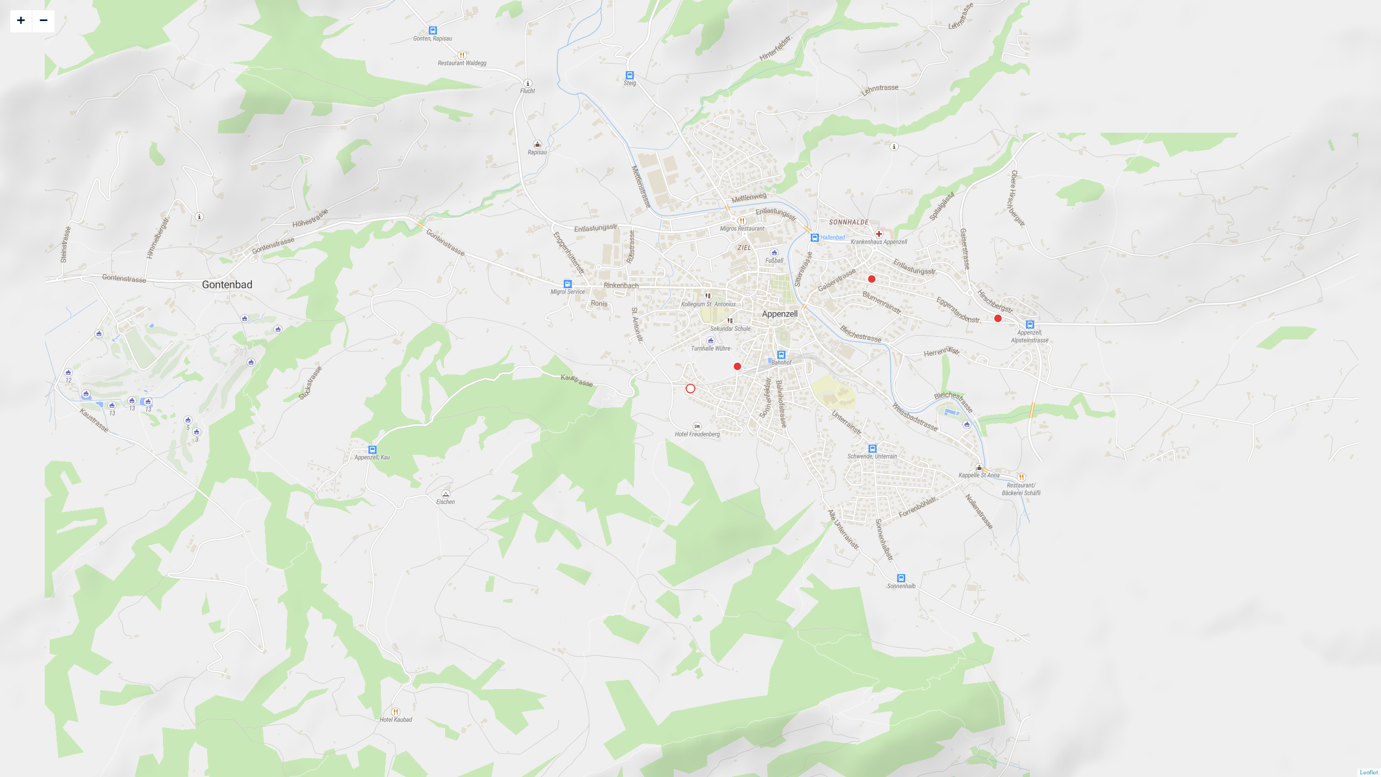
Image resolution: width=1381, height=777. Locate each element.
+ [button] (21, 20)
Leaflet (1369, 772)
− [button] (43, 20)
